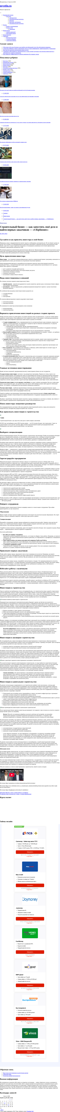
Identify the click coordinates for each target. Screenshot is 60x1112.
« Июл (1, 1110)
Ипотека (11, 20)
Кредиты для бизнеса (15, 22)
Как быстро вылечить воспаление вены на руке (16, 50)
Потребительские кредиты (16, 19)
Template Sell (30, 1111)
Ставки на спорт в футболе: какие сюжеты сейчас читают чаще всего (13, 161)
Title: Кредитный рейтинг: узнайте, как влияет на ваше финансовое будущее (15, 207)
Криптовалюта (7, 34)
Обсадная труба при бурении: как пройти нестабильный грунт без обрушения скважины (27, 47)
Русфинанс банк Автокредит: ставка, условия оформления (15, 794)
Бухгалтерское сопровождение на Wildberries (9, 201)
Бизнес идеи (9, 27)
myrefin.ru (6, 5)
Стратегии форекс (11, 39)
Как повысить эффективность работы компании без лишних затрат (21, 54)
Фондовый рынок (11, 33)
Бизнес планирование (12, 26)
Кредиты (8, 16)
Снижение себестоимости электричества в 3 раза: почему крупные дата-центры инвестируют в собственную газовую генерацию (25, 122)
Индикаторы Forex (11, 37)
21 (8, 1104)
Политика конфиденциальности (11, 1075)
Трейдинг (5, 36)
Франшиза (12, 29)
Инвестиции (6, 30)
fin (0, 233)
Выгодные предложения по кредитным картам (15, 1073)
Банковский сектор (8, 15)
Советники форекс (11, 40)
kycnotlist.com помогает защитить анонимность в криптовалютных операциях (15, 181)
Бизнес (5, 25)
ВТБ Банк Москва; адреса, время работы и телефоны (14, 792)
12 (4, 1103)
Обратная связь (7, 1074)
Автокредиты (13, 17)
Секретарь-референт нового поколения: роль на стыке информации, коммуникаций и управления (29, 48)
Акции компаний (11, 32)
